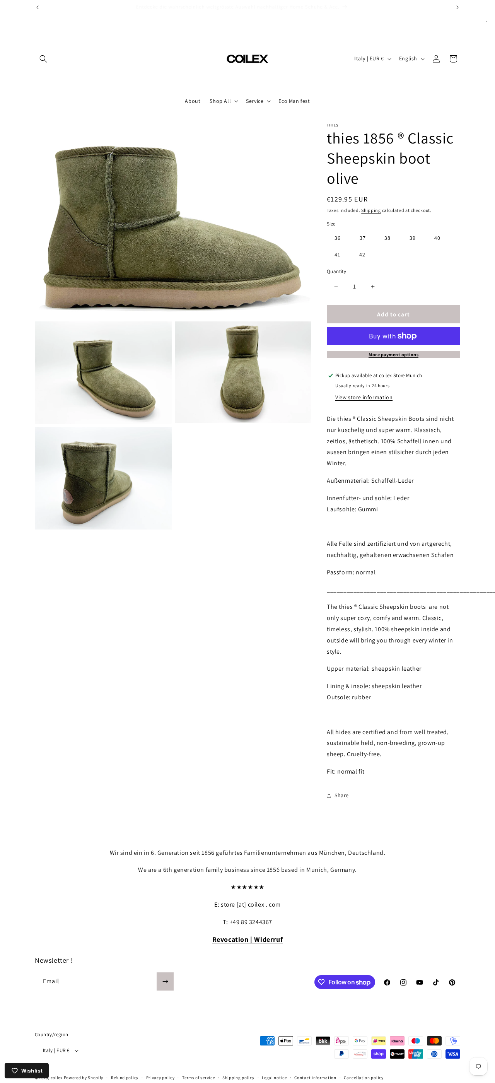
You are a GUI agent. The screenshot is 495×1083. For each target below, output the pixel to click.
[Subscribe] (165, 981)
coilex (57, 1077)
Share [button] (342, 795)
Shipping (371, 210)
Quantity (336, 271)
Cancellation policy (363, 1077)
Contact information (315, 1077)
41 (337, 254)
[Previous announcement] (37, 7)
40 (437, 237)
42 (362, 254)
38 (387, 237)
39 (413, 237)
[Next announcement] (457, 7)
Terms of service (198, 1077)
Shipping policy (238, 1077)
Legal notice (274, 1077)
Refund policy (124, 1077)
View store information (364, 397)
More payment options (393, 354)
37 (363, 237)
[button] (43, 58)
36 (338, 237)
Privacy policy (160, 1077)
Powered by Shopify (84, 1077)
